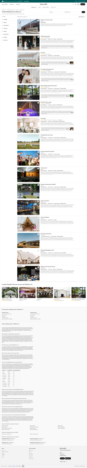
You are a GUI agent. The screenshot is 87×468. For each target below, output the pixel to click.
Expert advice (11, 4)
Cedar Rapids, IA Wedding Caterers (7, 443)
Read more (71, 46)
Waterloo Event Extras (5, 425)
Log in (61, 452)
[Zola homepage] (43, 4)
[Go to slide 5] (29, 33)
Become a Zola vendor (5, 451)
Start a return (31, 454)
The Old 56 (3, 316)
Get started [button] (82, 4)
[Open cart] (75, 4)
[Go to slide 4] (29, 247)
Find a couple (18, 4)
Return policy (31, 455)
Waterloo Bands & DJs (33, 428)
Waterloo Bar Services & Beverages (7, 428)
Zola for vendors (83, 1)
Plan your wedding (4, 4)
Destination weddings (46, 7)
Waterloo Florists (60, 425)
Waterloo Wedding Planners (34, 429)
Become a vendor (53, 7)
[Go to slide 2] (27, 33)
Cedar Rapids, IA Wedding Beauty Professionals (36, 443)
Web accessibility (18, 466)
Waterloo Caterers (32, 425)
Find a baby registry (63, 455)
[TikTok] (66, 461)
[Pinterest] (61, 461)
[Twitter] (63, 461)
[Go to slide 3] (28, 33)
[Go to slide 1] (27, 247)
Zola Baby (76, 1)
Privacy (3, 466)
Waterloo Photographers (61, 428)
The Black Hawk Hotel (5, 317)
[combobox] (73, 12)
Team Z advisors (31, 458)
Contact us (30, 457)
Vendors (39, 7)
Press (2, 457)
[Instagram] (64, 461)
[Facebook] (60, 461)
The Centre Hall (4, 315)
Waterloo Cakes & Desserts (6, 429)
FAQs (30, 451)
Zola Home (79, 1)
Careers (3, 455)
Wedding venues (33, 7)
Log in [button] (78, 4)
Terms (22, 1)
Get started (62, 458)
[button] (64, 12)
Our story (3, 450)
